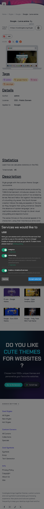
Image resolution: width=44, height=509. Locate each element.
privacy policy (18, 244)
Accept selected (35, 279)
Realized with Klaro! (35, 283)
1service (12, 252)
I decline (5, 279)
